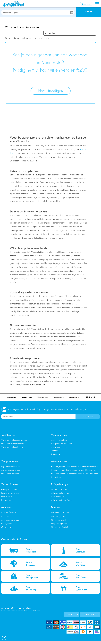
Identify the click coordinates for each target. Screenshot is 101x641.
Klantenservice (7, 500)
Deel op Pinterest (58, 496)
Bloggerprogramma (59, 523)
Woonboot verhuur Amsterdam (14, 440)
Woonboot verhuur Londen (12, 447)
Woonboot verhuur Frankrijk (12, 443)
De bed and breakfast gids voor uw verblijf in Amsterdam (74, 470)
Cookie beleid (7, 527)
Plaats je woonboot (9, 489)
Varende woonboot (59, 440)
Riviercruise (55, 454)
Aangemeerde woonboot (61, 443)
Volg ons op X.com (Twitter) (62, 500)
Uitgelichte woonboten (10, 466)
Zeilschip (54, 450)
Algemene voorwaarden (11, 520)
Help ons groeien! (58, 516)
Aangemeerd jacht (59, 447)
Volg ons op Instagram (60, 493)
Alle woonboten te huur (10, 470)
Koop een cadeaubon (60, 512)
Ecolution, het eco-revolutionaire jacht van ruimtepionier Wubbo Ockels (75, 466)
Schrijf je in (88, 416)
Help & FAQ (6, 496)
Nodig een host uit (58, 520)
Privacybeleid (6, 523)
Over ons (5, 516)
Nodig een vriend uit (59, 527)
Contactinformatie (8, 512)
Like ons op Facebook (60, 489)
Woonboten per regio (10, 473)
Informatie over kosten (10, 493)
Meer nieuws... (57, 477)
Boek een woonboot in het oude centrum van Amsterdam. (74, 473)
